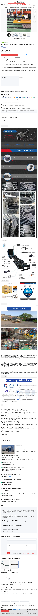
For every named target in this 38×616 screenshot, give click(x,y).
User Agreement (24, 613)
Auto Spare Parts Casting (23, 605)
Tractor (15, 593)
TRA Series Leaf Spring (31, 582)
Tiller (2, 593)
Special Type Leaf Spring (22, 580)
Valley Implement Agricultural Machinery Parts (25, 593)
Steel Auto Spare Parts (14, 603)
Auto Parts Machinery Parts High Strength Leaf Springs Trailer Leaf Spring (5, 570)
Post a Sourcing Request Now (28, 553)
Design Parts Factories (15, 600)
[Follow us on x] (32, 609)
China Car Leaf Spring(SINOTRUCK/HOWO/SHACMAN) (14, 584)
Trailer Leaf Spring (4, 582)
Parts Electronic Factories (6, 600)
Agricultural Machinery (20, 7)
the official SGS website (24, 441)
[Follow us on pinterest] (36, 609)
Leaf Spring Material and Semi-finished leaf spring (5, 580)
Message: (5, 545)
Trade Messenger (17, 609)
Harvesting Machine (8, 593)
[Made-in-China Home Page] (19, 2)
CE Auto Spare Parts (5, 605)
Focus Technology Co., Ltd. (12, 613)
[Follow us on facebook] (30, 609)
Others (20, 584)
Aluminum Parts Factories (25, 600)
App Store (3, 609)
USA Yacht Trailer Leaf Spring (14, 582)
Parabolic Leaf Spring (4, 584)
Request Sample (17, 57)
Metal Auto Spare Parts (13, 605)
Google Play (9, 609)
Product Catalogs (15, 578)
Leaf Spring (9, 476)
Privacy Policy (34, 613)
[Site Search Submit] (24, 4)
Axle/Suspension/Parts (13, 580)
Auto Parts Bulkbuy (32, 605)
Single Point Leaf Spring (22, 582)
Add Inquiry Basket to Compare (19, 38)
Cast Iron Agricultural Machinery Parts (8, 596)
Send (8, 553)
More (2, 607)
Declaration (29, 613)
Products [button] (10, 4)
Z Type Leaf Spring (31, 580)
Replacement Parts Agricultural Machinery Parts (23, 596)
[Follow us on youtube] (34, 609)
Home (2, 7)
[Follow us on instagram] (33, 609)
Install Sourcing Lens (6, 611)
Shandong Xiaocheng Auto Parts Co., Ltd (9, 46)
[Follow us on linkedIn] (27, 611)
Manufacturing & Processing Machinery (10, 7)
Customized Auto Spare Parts (24, 603)
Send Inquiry (10, 54)
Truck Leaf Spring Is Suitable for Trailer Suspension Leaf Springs (14, 570)
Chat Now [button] (29, 54)
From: (5, 539)
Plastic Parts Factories (5, 603)
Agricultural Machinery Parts (29, 7)
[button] (1, 1)
